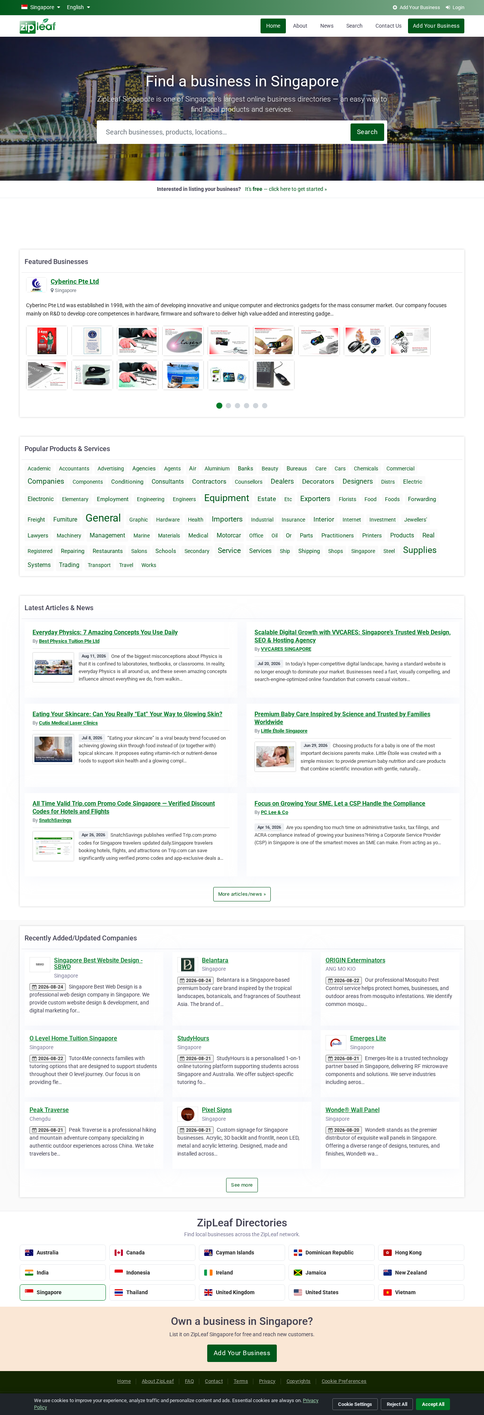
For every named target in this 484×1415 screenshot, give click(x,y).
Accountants (74, 468)
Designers (358, 481)
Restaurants (108, 551)
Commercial (400, 468)
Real (428, 535)
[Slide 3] (246, 405)
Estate (267, 499)
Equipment (226, 497)
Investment (382, 520)
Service (229, 550)
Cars (340, 468)
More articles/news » (242, 894)
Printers (372, 535)
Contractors (209, 481)
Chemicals (366, 468)
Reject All (397, 1404)
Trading (69, 564)
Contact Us (388, 26)
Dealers (282, 481)
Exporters (315, 498)
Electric (412, 481)
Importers (227, 519)
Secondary (197, 551)
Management (107, 535)
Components (88, 482)
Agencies (144, 468)
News (327, 26)
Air (192, 468)
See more (242, 1185)
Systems (39, 564)
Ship (285, 551)
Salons (139, 551)
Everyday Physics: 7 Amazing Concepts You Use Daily (105, 632)
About (300, 26)
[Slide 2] (237, 405)
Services (260, 550)
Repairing (72, 551)
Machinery (69, 536)
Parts (306, 535)
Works (148, 565)
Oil (274, 536)
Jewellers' (415, 520)
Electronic (41, 499)
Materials (169, 536)
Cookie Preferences (344, 1381)
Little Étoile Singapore (284, 731)
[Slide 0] (219, 406)
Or (289, 535)
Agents (172, 468)
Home (273, 26)
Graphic (138, 520)
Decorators (318, 481)
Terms (241, 1381)
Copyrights (299, 1381)
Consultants (168, 481)
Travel (126, 565)
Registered (40, 551)
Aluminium (217, 468)
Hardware (168, 520)
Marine (141, 536)
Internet (352, 520)
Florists (347, 499)
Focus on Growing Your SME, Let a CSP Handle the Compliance (339, 803)
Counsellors (248, 482)
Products (402, 535)
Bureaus (297, 468)
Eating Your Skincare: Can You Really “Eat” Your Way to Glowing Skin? (127, 714)
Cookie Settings (355, 1404)
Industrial (262, 520)
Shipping (309, 551)
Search (354, 26)
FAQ (189, 1381)
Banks (245, 468)
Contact (214, 1381)
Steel (389, 551)
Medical (198, 535)
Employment (113, 499)
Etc (288, 499)
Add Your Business (436, 26)
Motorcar (229, 535)
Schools (165, 551)
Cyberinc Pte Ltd (75, 281)
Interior (323, 519)
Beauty (270, 468)
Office (256, 536)
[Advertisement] (242, 220)
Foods (392, 499)
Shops (335, 551)
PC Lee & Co (274, 812)
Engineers (184, 499)
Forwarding (422, 499)
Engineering (150, 499)
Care (320, 468)
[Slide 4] (255, 405)
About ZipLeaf (158, 1381)
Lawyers (38, 535)
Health (195, 520)
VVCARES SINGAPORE (286, 649)
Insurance (293, 520)
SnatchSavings (55, 820)
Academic (39, 468)
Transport (99, 565)
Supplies (420, 550)
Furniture (65, 519)
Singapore (363, 551)
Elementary (75, 499)
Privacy (267, 1381)
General (103, 518)
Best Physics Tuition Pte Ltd (69, 641)
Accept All (433, 1404)
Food (371, 499)
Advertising (111, 468)
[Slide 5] (264, 405)
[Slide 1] (228, 405)
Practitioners (337, 535)
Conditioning (127, 481)
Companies (46, 481)
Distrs (388, 482)
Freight (36, 519)
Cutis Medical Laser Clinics (68, 723)
